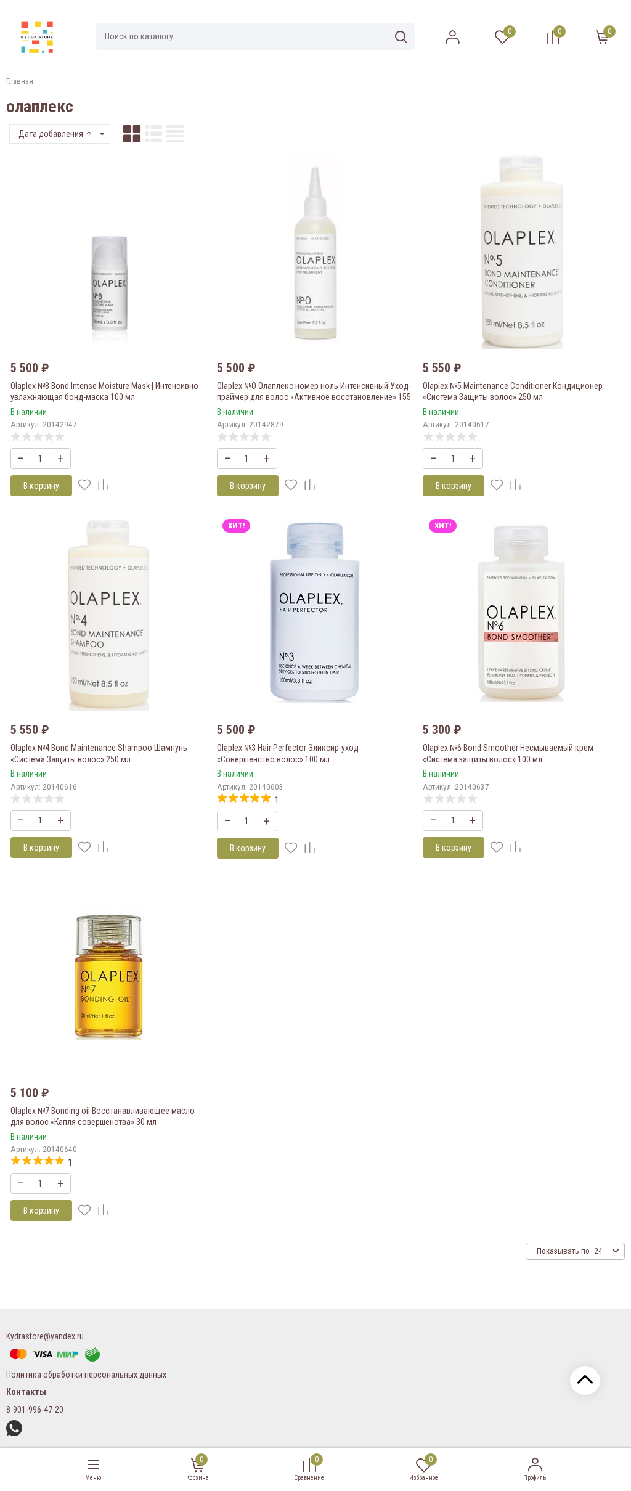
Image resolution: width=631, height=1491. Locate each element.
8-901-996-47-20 (34, 1410)
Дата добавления (51, 134)
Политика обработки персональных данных (86, 1374)
